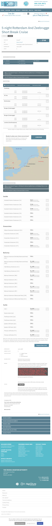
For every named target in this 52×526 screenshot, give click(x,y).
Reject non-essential (20, 523)
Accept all (40, 523)
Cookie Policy (39, 520)
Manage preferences (31, 523)
